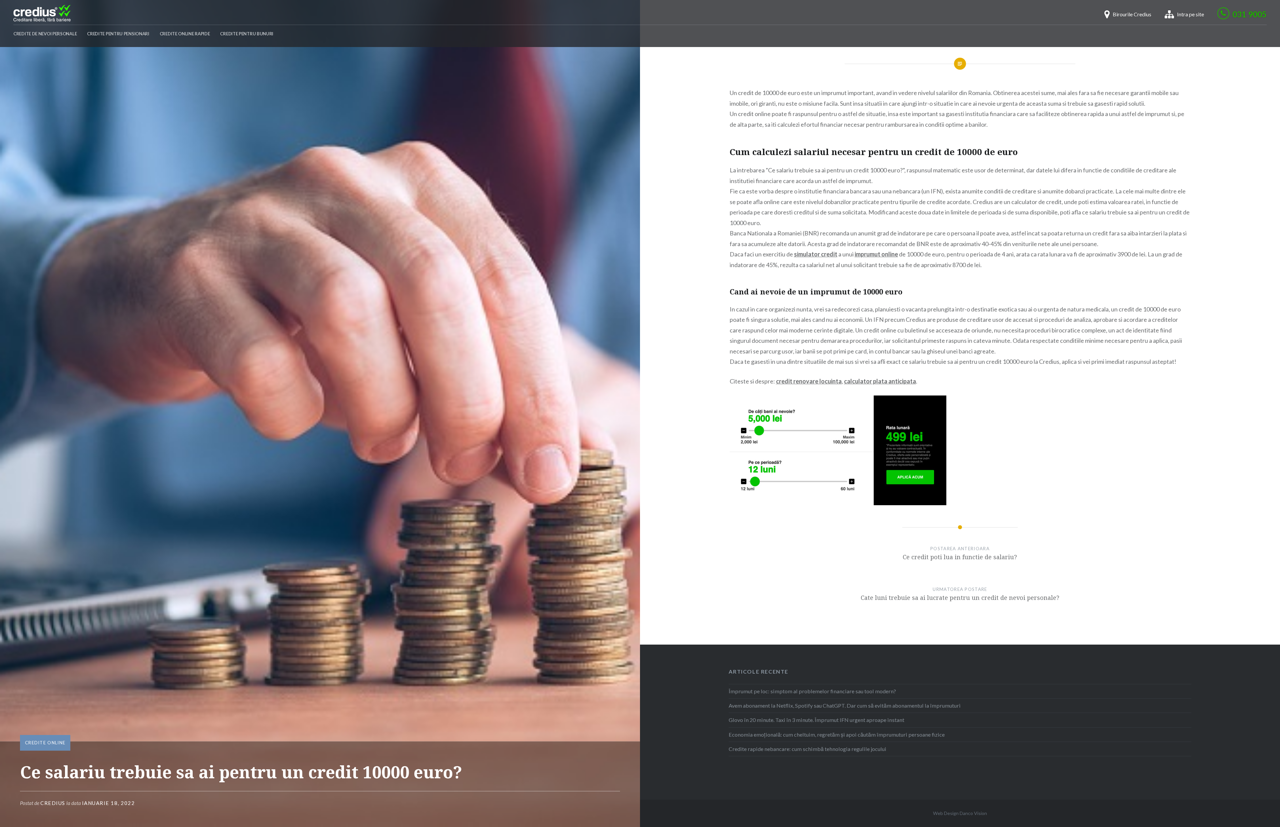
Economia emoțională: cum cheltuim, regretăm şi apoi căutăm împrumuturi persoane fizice (837, 734)
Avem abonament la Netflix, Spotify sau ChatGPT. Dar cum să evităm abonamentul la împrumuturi (845, 705)
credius (52, 803)
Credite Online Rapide (185, 33)
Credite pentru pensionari (118, 33)
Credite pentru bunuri (246, 33)
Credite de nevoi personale (45, 33)
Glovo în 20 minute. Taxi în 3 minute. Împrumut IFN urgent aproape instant (816, 720)
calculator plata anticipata (880, 381)
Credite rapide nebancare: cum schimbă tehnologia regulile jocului (807, 749)
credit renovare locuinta (809, 381)
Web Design (946, 813)
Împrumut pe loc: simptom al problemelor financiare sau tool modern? (812, 691)
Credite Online (45, 742)
